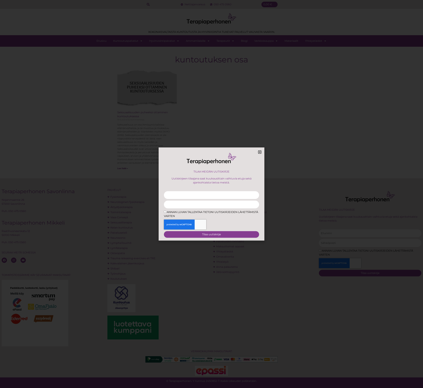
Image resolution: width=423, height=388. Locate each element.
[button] (259, 152)
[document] (211, 194)
